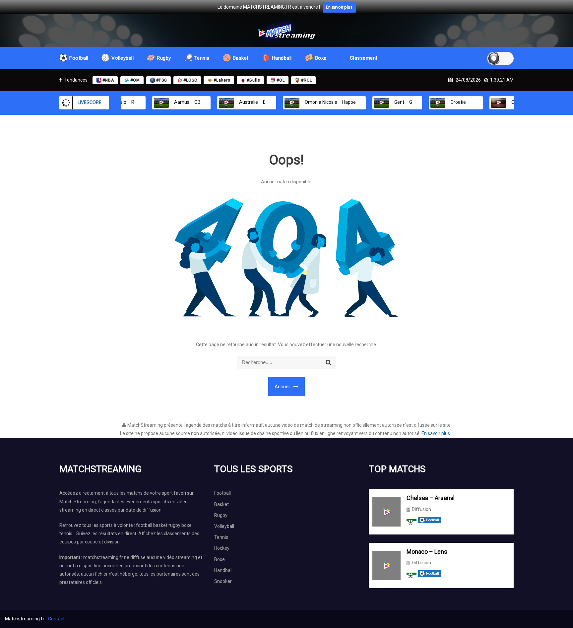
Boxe (321, 58)
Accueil (283, 387)
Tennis (202, 58)
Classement (364, 58)
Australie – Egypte (246, 102)
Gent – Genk (394, 102)
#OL (281, 80)
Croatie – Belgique (457, 102)
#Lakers (222, 80)
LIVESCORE (89, 102)
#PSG (161, 80)
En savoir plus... (437, 433)
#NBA (108, 80)
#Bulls (253, 80)
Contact (56, 618)
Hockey (221, 548)
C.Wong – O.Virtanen (520, 102)
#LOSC (190, 80)
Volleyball (122, 58)
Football (78, 58)
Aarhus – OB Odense (183, 102)
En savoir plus (339, 7)
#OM (135, 80)
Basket (241, 58)
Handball (282, 58)
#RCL (306, 80)
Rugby (164, 58)
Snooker (223, 581)
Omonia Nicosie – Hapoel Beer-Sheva (330, 102)
